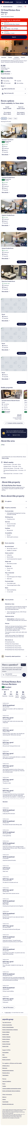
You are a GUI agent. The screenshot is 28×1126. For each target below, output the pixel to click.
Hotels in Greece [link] (6, 1039)
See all (2, 86)
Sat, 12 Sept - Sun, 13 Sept (11, 29)
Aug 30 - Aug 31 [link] (21, 108)
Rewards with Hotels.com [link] (8, 1104)
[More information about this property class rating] (5, 14)
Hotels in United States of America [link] (10, 1029)
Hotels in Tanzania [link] (6, 1036)
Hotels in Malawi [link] (6, 1032)
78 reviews (4, 689)
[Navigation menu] (25, 2)
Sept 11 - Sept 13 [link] (21, 114)
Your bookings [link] (5, 1052)
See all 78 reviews (5, 73)
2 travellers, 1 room (9, 33)
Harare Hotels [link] (8, 1012)
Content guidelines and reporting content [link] (11, 1088)
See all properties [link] (7, 6)
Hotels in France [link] (5, 1041)
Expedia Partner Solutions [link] (8, 1070)
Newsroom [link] (4, 1068)
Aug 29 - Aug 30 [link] (7, 108)
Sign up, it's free (16, 435)
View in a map (5, 458)
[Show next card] (26, 48)
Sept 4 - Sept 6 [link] (7, 114)
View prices (21, 158)
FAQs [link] (3, 1054)
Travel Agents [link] (5, 1075)
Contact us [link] (4, 1057)
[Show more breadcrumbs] (2, 1012)
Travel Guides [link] (5, 1101)
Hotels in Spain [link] (5, 1034)
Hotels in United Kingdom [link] (8, 1027)
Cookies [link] (4, 1086)
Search (14, 37)
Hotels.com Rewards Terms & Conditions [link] (11, 1090)
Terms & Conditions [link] (6, 1081)
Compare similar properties (15, 423)
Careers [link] (4, 1099)
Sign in (8, 435)
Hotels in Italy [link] (5, 1046)
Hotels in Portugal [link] (6, 1044)
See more (3, 477)
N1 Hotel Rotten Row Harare (11, 24)
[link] (25, 6)
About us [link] (4, 1097)
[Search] (24, 675)
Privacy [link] (3, 1083)
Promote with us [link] (6, 1072)
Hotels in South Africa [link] (7, 1024)
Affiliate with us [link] (5, 1065)
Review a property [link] (6, 1059)
